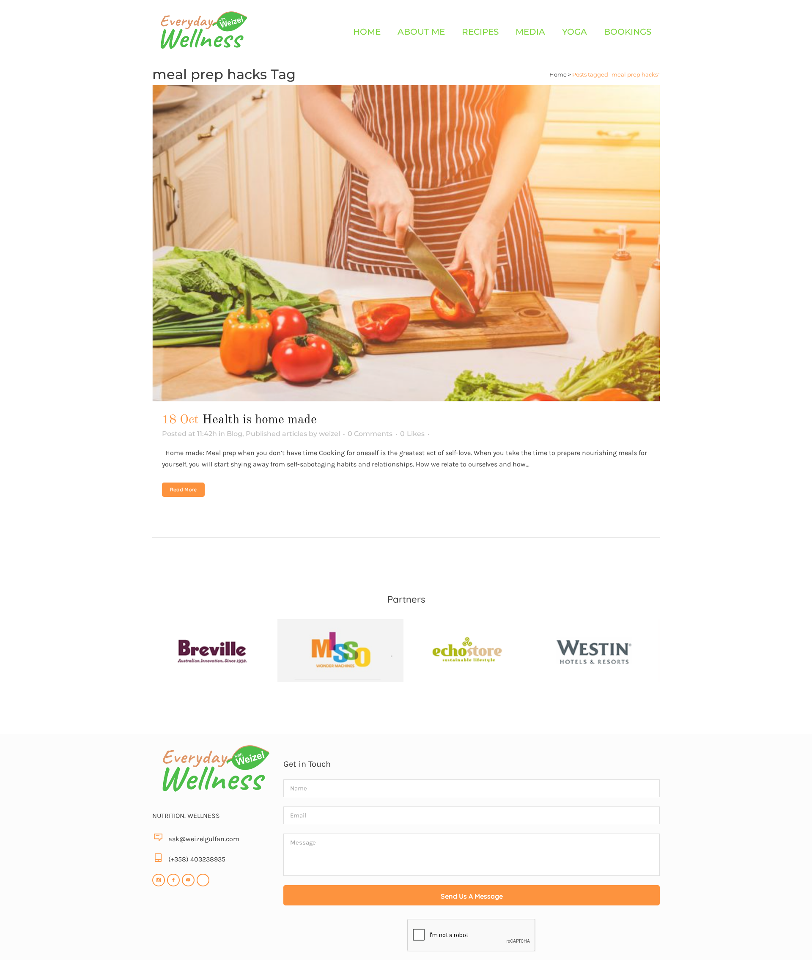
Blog (234, 434)
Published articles (276, 434)
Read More (183, 489)
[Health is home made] (406, 243)
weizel (329, 434)
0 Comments (370, 434)
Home (558, 74)
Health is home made (259, 420)
